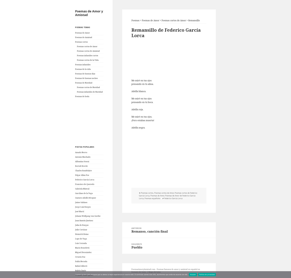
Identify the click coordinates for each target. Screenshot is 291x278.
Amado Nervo (81, 152)
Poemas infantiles (82, 64)
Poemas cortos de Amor (87, 46)
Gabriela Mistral (82, 188)
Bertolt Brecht (81, 166)
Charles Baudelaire (83, 170)
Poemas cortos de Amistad (88, 51)
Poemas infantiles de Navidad (90, 92)
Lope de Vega (81, 238)
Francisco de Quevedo (84, 184)
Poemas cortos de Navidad (88, 87)
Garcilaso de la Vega (84, 193)
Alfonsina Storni (82, 161)
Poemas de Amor (82, 33)
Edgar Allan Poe (82, 175)
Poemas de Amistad (83, 37)
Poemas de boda (82, 96)
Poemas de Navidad (83, 83)
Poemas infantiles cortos (87, 55)
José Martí (79, 211)
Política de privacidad (207, 274)
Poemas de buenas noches (86, 78)
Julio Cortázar (81, 229)
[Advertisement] (92, 121)
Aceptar (193, 274)
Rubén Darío (80, 270)
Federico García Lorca (84, 179)
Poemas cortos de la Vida (88, 60)
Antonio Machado (82, 157)
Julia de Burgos (81, 225)
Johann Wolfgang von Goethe (87, 216)
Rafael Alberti (81, 266)
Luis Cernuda (81, 243)
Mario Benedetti (82, 248)
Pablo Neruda (81, 261)
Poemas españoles (152, 198)
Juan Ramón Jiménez (84, 220)
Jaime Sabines (81, 202)
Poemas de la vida (83, 69)
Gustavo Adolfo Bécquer (85, 198)
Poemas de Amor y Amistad (89, 13)
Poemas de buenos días (85, 73)
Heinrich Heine (82, 234)
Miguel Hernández (83, 252)
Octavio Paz (80, 257)
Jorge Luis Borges (83, 207)
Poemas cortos (81, 42)
